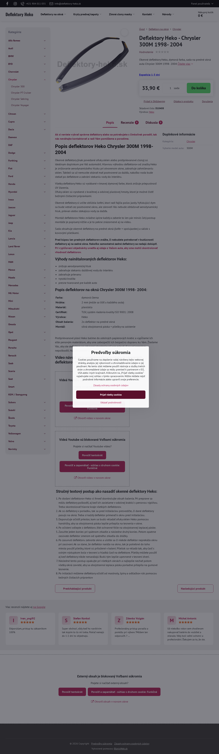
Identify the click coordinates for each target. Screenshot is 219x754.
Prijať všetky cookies (111, 394)
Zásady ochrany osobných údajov (110, 385)
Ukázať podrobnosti (110, 402)
